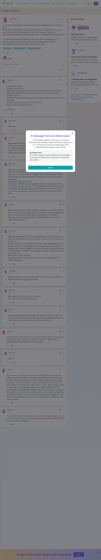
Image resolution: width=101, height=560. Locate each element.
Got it (50, 168)
